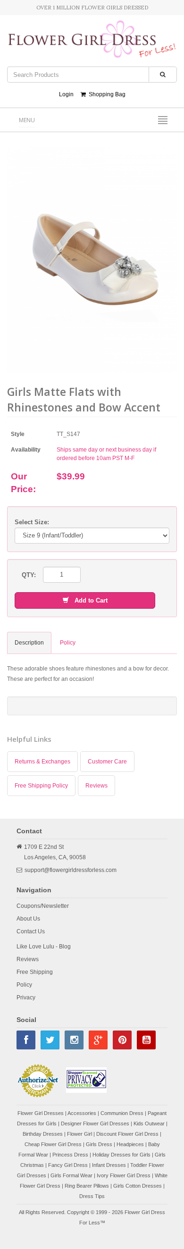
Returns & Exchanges (42, 761)
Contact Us (31, 931)
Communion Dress (121, 1113)
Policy (24, 984)
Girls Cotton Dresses (137, 1186)
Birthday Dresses (43, 1134)
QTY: (29, 574)
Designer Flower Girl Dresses (95, 1123)
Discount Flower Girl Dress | (128, 1134)
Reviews (96, 785)
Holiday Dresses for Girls (121, 1154)
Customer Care (107, 761)
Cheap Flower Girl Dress (53, 1144)
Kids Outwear (149, 1123)
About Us (28, 918)
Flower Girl (79, 1134)
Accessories (81, 1113)
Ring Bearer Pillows (87, 1186)
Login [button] (66, 94)
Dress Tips (92, 1196)
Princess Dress (70, 1154)
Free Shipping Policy (41, 785)
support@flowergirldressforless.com (71, 870)
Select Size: (32, 522)
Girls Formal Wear (71, 1175)
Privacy (26, 997)
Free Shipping (35, 972)
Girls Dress (99, 1144)
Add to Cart (88, 600)
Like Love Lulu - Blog (44, 946)
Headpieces (130, 1144)
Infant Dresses (109, 1165)
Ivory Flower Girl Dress (124, 1175)
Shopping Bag (105, 94)
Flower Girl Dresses (40, 1113)
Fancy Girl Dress (68, 1165)
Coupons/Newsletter (43, 906)
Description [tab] (29, 642)
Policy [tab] (67, 642)
